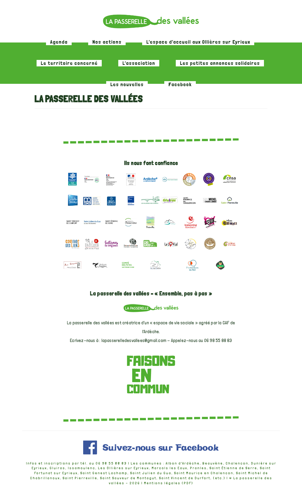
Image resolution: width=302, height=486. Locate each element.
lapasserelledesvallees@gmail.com (133, 340)
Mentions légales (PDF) (168, 483)
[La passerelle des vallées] (151, 21)
